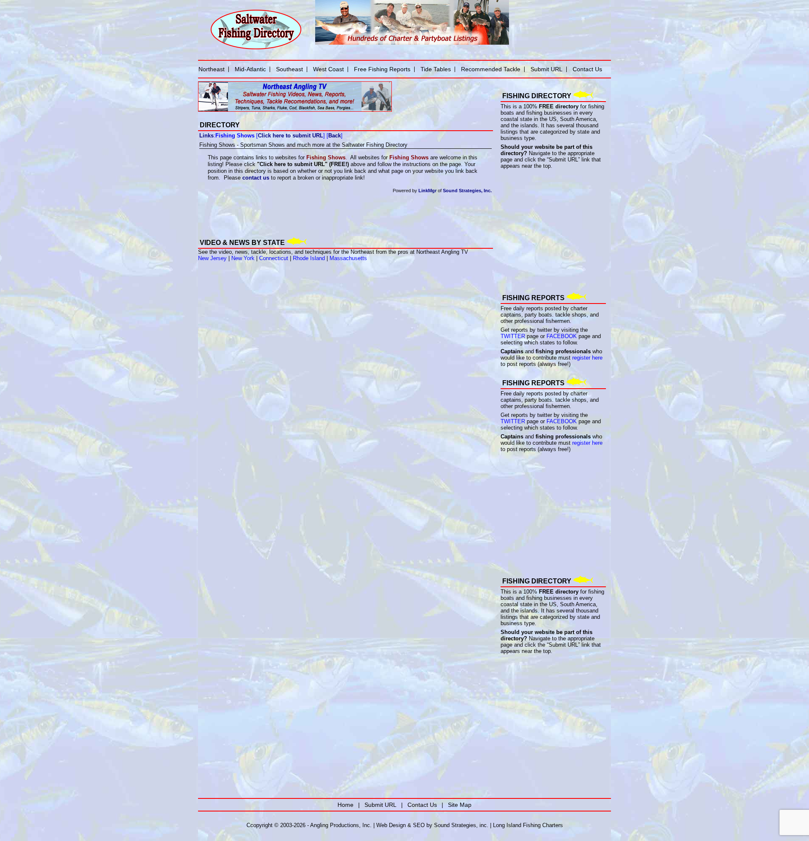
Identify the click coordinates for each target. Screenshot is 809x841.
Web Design (391, 825)
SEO (419, 825)
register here (587, 358)
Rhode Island (309, 258)
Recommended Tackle (490, 69)
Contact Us (587, 69)
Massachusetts (348, 258)
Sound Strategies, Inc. (467, 190)
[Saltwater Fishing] (255, 49)
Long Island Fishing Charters (528, 825)
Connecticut (273, 258)
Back (334, 135)
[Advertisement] (296, 215)
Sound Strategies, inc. (461, 825)
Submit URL (546, 69)
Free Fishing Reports (382, 69)
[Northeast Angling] (295, 110)
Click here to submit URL (290, 135)
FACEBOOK (561, 336)
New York (242, 258)
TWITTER (513, 336)
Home (346, 804)
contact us (255, 178)
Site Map (459, 804)
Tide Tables (436, 69)
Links (206, 135)
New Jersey (212, 258)
